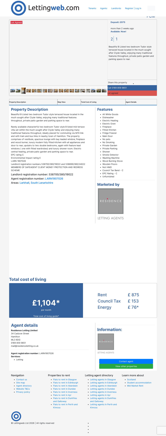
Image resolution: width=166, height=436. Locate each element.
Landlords (116, 8)
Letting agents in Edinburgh (103, 382)
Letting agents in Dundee (102, 389)
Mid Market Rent (135, 385)
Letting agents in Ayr (100, 395)
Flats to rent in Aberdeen (65, 385)
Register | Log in (133, 8)
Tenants (92, 8)
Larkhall (24, 182)
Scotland (131, 379)
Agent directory (24, 385)
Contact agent (126, 361)
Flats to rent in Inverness (65, 392)
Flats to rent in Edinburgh (65, 382)
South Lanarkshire (42, 182)
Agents (103, 8)
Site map (20, 382)
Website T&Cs (23, 389)
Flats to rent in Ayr (62, 395)
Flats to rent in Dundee (64, 389)
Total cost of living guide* (46, 316)
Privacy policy (23, 392)
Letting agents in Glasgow (103, 379)
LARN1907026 (54, 178)
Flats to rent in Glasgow (65, 379)
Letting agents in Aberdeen (103, 385)
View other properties (126, 366)
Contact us (21, 379)
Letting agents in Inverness (103, 392)
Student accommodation (139, 382)
